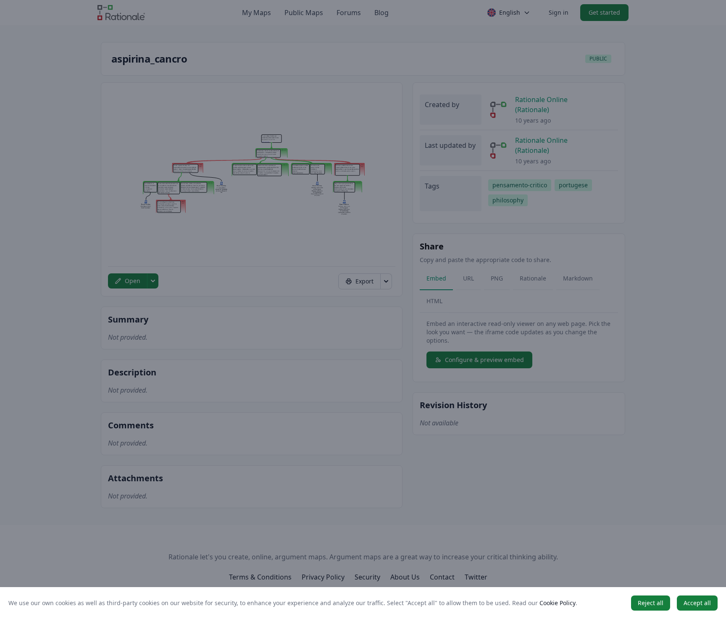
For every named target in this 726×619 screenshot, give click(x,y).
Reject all (650, 603)
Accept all (697, 603)
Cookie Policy (557, 603)
